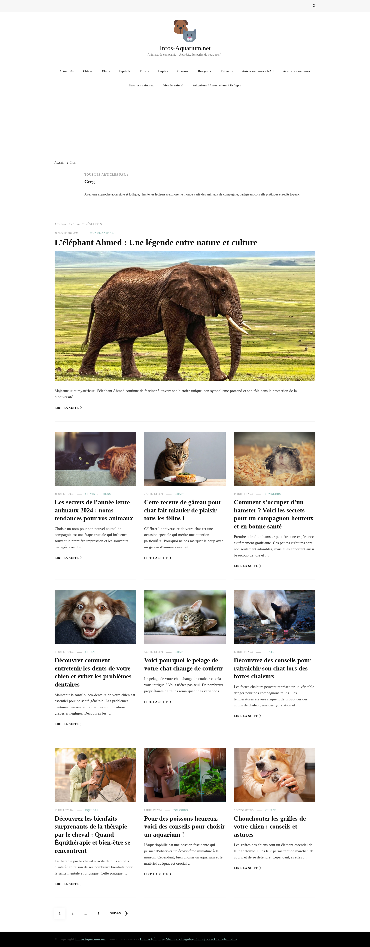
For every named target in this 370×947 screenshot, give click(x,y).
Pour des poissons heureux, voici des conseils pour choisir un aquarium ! (184, 826)
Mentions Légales (179, 939)
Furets (144, 71)
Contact (146, 939)
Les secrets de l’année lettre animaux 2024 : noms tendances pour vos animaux (94, 510)
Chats (106, 71)
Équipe (158, 939)
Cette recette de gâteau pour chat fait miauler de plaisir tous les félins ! (182, 510)
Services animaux (141, 85)
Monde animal (173, 85)
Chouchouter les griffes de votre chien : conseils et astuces (270, 826)
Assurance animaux (296, 71)
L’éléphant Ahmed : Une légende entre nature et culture (156, 242)
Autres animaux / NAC (258, 71)
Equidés (124, 71)
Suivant (116, 913)
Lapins (163, 71)
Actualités (67, 71)
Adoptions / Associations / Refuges (217, 85)
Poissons (227, 71)
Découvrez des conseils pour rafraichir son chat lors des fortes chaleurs (272, 668)
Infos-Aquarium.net (185, 48)
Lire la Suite (67, 408)
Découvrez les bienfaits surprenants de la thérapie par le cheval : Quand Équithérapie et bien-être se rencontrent (92, 834)
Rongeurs (204, 71)
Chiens (87, 71)
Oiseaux (183, 71)
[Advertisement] (185, 125)
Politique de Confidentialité (215, 939)
